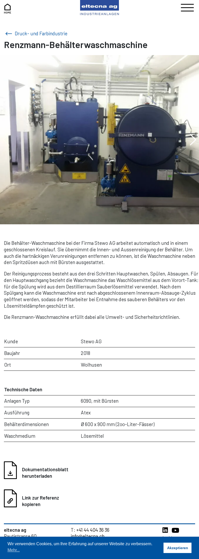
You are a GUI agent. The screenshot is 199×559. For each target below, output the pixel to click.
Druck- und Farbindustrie (40, 33)
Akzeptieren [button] (177, 548)
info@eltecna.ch (87, 536)
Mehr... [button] (14, 550)
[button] (192, 139)
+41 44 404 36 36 (92, 530)
